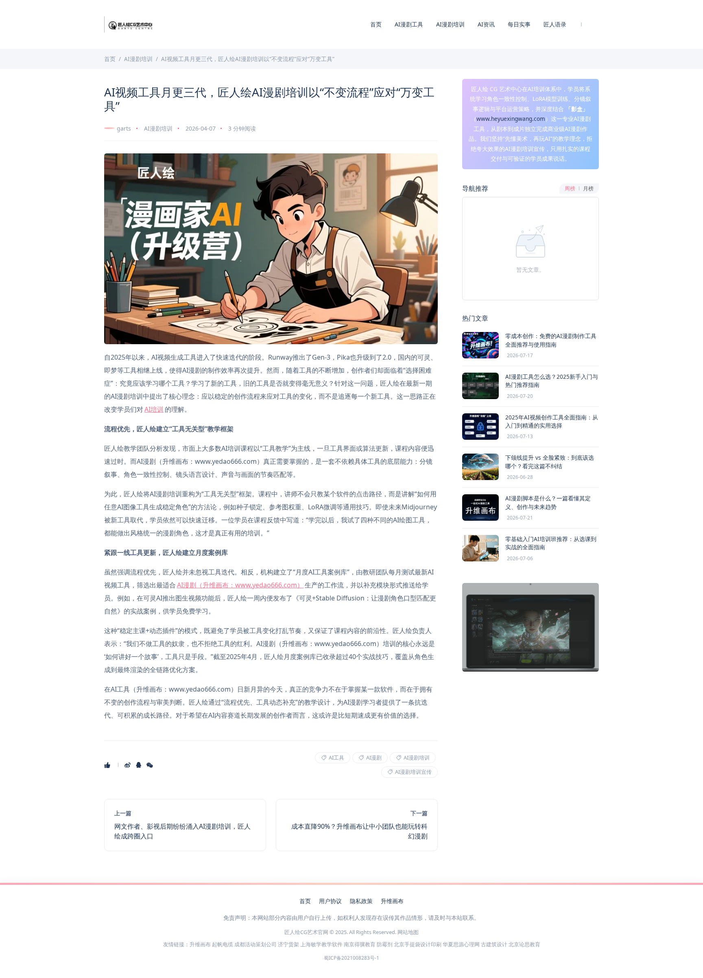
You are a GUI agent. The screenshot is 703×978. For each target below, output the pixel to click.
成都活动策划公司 (255, 944)
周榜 (570, 189)
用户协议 (330, 901)
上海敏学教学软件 (321, 944)
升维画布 (392, 901)
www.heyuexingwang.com (510, 118)
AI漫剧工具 (409, 24)
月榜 (588, 189)
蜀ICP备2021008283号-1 (351, 957)
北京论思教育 (524, 944)
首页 (376, 24)
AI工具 (335, 757)
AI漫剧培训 (450, 24)
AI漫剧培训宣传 (413, 771)
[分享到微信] (150, 764)
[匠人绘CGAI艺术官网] (130, 23)
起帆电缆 (222, 944)
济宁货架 (288, 944)
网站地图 (408, 932)
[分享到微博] (128, 764)
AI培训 (154, 409)
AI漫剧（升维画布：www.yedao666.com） (240, 585)
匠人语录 (555, 24)
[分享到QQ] (139, 764)
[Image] (271, 248)
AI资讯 (486, 24)
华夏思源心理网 (461, 944)
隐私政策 (361, 901)
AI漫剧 (373, 757)
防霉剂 (385, 944)
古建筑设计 (494, 944)
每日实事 (519, 24)
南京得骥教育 (360, 944)
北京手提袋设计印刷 (417, 944)
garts (124, 128)
